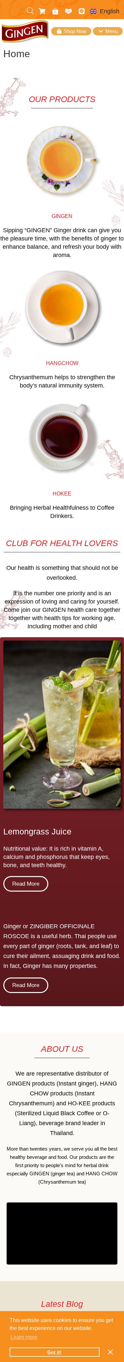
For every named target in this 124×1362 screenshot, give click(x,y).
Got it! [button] (54, 1352)
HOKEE (62, 494)
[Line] (81, 11)
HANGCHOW (62, 363)
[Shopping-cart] (42, 11)
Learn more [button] (24, 1337)
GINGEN (62, 216)
